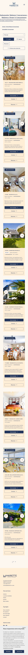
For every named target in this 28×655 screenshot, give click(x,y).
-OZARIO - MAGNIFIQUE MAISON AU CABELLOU (12, 251)
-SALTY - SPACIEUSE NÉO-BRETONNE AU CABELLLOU (14, 83)
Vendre (4, 597)
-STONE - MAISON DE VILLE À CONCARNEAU (11, 195)
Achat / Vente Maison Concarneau (10, 26)
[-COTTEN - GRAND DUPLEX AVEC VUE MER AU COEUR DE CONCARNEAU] (14, 123)
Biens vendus (6, 601)
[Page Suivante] (15, 561)
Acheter (5, 594)
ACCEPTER (19, 651)
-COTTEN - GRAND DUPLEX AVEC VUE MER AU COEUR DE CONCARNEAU (14, 139)
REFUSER (8, 651)
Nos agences (6, 611)
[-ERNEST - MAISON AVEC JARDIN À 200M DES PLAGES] (14, 404)
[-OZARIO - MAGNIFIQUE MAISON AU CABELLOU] (14, 235)
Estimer (4, 599)
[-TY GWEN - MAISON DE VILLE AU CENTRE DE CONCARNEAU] (14, 348)
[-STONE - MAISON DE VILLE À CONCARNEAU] (14, 179)
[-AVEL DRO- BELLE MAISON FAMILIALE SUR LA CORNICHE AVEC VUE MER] (14, 460)
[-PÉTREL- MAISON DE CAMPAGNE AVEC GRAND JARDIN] (14, 516)
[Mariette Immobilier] (14, 4)
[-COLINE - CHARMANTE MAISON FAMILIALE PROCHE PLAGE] (14, 292)
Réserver (6, 43)
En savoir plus (18, 646)
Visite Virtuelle (11, 57)
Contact (5, 617)
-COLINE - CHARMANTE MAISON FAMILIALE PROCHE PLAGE (14, 307)
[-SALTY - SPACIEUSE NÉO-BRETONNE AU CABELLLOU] (14, 67)
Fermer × (24, 627)
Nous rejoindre (6, 615)
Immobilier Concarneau (8, 29)
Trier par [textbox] (6, 34)
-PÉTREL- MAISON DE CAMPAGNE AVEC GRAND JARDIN (13, 531)
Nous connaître (6, 610)
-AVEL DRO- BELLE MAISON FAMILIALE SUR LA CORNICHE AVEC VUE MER (14, 475)
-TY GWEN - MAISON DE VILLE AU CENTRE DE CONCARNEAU (14, 363)
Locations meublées (7, 595)
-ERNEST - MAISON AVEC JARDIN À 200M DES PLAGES (13, 419)
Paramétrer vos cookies (8, 648)
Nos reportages (6, 613)
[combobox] (14, 34)
